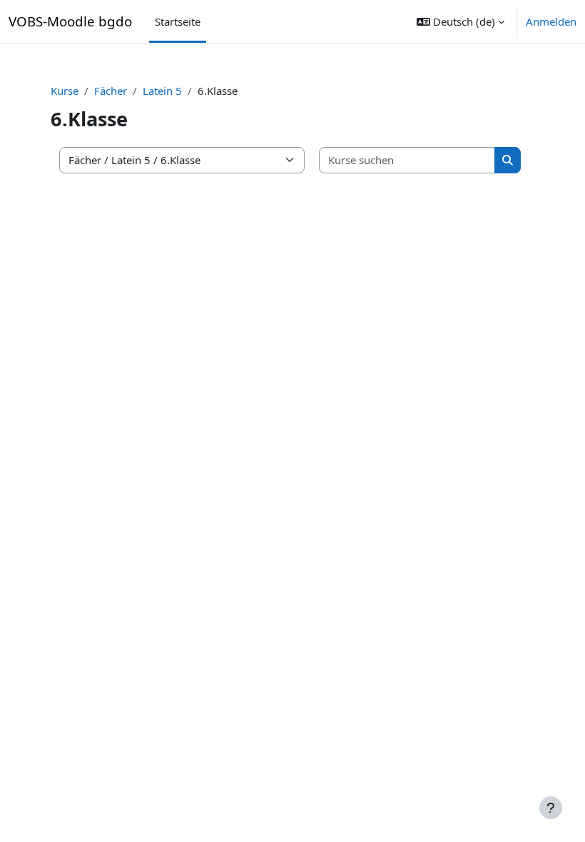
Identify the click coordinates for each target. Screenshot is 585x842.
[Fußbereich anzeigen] (550, 807)
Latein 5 (162, 90)
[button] (460, 21)
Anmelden (551, 21)
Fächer (110, 90)
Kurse (64, 90)
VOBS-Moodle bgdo (70, 21)
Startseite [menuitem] (177, 21)
